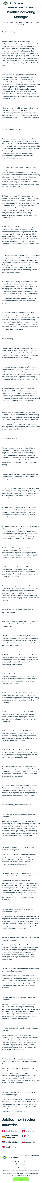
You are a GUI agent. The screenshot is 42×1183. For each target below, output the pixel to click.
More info (26, 1175)
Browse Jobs (20, 1164)
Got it (21, 1179)
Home (5, 22)
